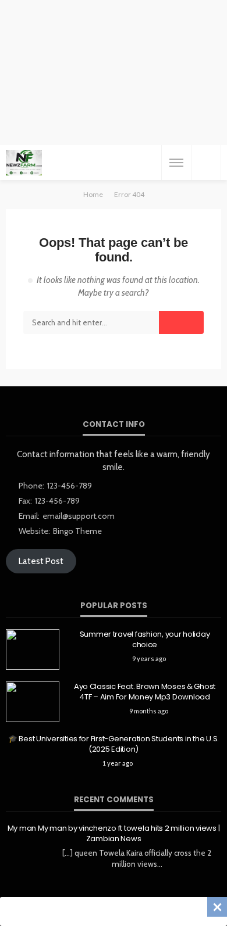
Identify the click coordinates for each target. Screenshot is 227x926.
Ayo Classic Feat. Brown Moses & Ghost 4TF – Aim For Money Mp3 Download (144, 691)
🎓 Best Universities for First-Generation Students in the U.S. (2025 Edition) (113, 744)
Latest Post (41, 561)
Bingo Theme (77, 531)
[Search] (206, 162)
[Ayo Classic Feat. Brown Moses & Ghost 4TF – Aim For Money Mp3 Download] (32, 701)
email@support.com (78, 516)
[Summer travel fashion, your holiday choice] (32, 649)
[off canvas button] (176, 162)
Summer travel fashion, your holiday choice (145, 639)
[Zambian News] (24, 163)
